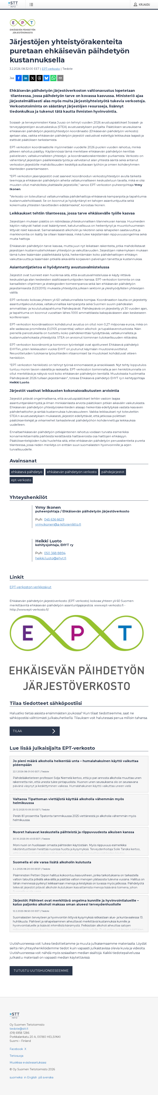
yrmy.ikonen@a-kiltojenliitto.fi (58, 524)
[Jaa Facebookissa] (19, 78)
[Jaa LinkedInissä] (26, 78)
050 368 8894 (55, 553)
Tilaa (17, 731)
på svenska (46, 1077)
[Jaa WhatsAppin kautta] (53, 78)
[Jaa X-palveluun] (32, 78)
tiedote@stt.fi (19, 1028)
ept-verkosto (21, 480)
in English (30, 1077)
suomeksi (16, 1077)
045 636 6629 (54, 519)
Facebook (16, 1049)
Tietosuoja (16, 1056)
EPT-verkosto (51, 69)
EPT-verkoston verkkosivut (30, 587)
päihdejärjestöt (112, 472)
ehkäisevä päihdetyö (26, 472)
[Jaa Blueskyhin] (46, 78)
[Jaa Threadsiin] (39, 78)
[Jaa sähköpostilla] (60, 78)
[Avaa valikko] (32, 4)
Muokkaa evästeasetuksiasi (28, 1062)
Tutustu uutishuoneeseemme (41, 970)
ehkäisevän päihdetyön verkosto (72, 472)
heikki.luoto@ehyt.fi (50, 558)
